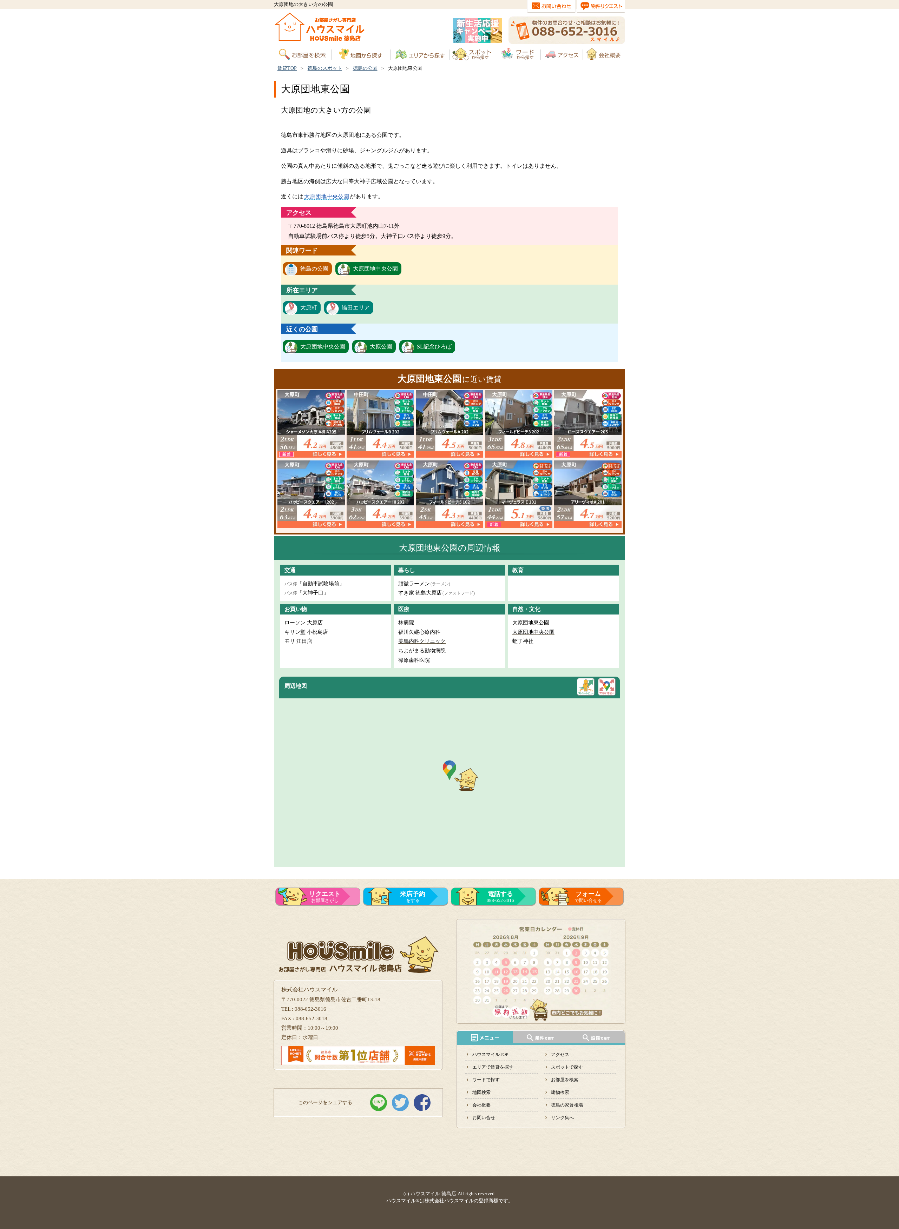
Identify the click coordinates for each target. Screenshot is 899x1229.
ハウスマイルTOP (490, 1054)
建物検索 (560, 1092)
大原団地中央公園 (326, 196)
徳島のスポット (325, 68)
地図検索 (481, 1092)
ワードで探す (486, 1079)
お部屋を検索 (564, 1079)
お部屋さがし (325, 896)
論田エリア (356, 308)
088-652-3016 (500, 896)
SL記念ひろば (434, 347)
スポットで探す (567, 1067)
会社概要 (481, 1105)
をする (412, 896)
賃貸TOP (287, 68)
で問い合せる (588, 896)
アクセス (560, 1054)
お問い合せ (483, 1117)
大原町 (308, 308)
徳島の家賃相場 (567, 1105)
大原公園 (381, 347)
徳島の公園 (365, 68)
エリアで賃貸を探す (492, 1067)
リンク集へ (562, 1117)
